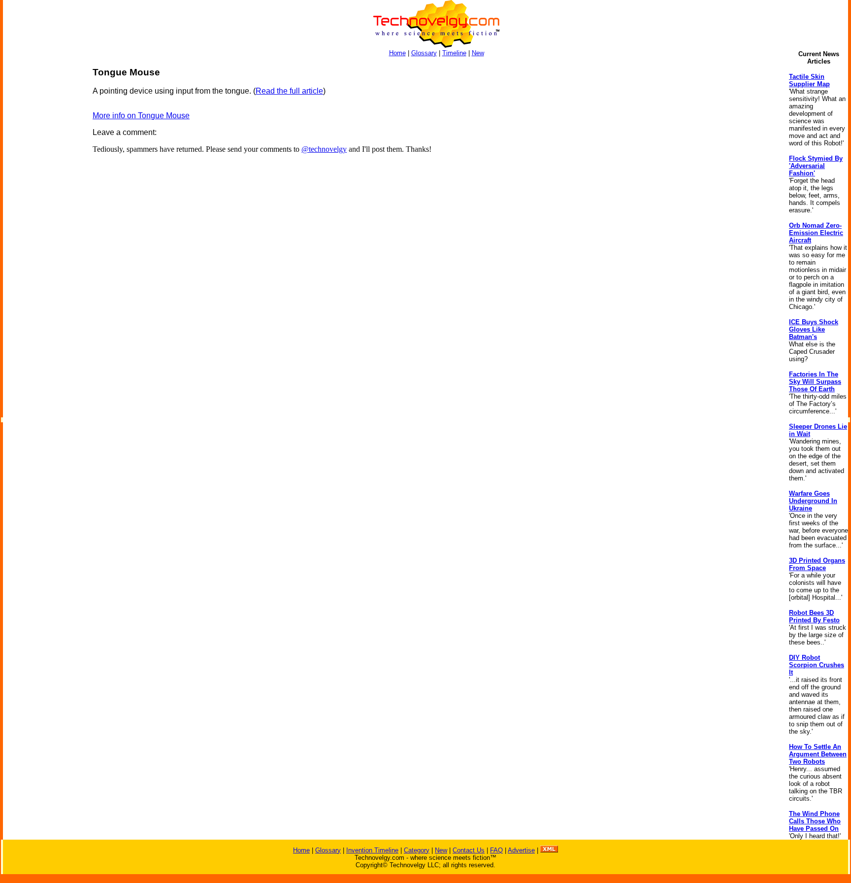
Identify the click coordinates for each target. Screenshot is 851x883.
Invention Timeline (372, 850)
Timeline (454, 53)
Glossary (424, 53)
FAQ (496, 850)
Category (416, 850)
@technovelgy (324, 149)
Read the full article (289, 91)
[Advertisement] (42, 215)
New (478, 53)
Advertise (521, 850)
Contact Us (469, 850)
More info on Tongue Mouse (141, 115)
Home (397, 53)
